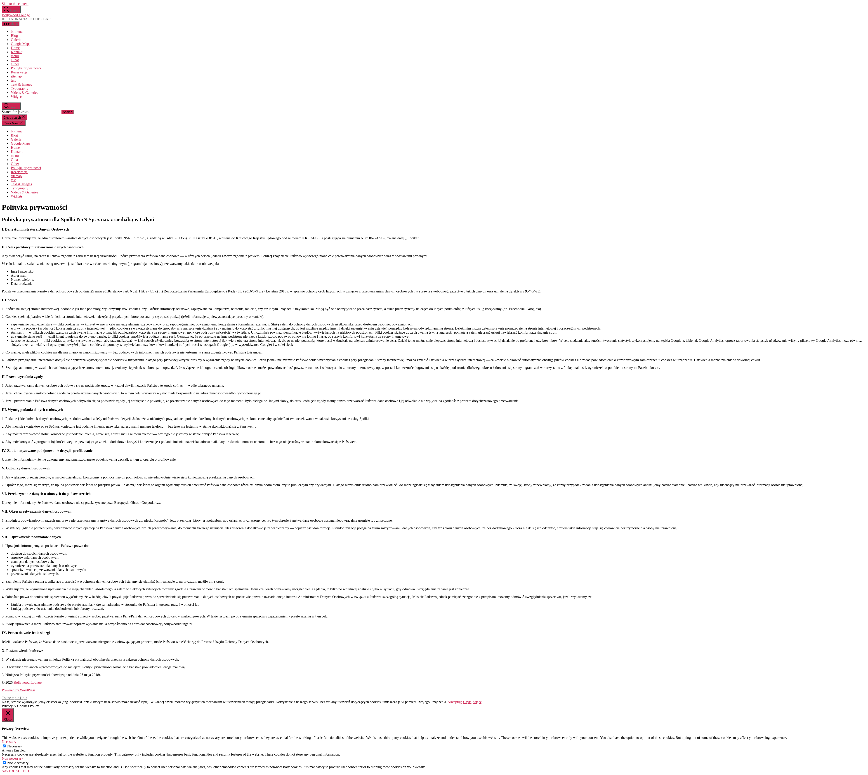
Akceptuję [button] (455, 702)
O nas (15, 60)
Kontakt (16, 52)
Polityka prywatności (26, 68)
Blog (14, 36)
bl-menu (17, 31)
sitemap (16, 76)
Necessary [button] (9, 742)
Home (15, 48)
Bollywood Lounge (16, 15)
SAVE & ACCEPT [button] (16, 771)
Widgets (16, 97)
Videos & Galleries (24, 92)
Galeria (16, 40)
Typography (19, 88)
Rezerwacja (19, 72)
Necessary (14, 746)
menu (15, 56)
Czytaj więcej (473, 702)
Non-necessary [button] (12, 758)
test (13, 80)
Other (15, 64)
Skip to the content (15, 4)
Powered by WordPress (18, 690)
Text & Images (21, 84)
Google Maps (20, 44)
